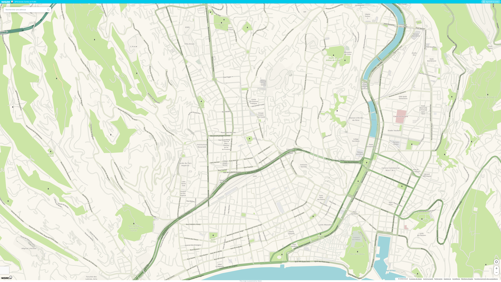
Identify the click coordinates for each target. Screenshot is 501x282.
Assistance (447, 279)
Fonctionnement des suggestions (486, 279)
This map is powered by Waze (251, 281)
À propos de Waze (415, 279)
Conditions (456, 279)
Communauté (428, 279)
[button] (496, 268)
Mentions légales (467, 279)
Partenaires (438, 279)
